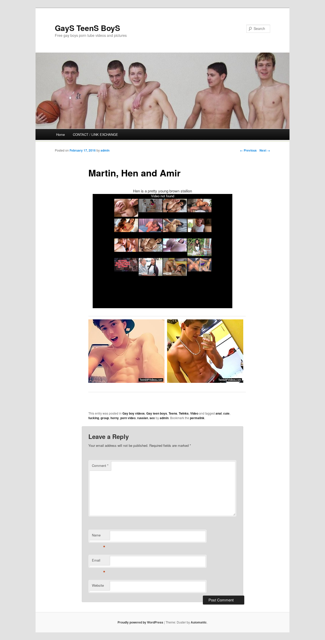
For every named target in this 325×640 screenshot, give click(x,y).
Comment (100, 465)
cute (226, 413)
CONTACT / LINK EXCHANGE (95, 134)
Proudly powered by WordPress (140, 622)
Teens (173, 413)
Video (194, 413)
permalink (197, 418)
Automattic (199, 622)
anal (219, 413)
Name (98, 536)
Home (60, 134)
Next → (264, 150)
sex (152, 418)
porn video (128, 418)
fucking (93, 418)
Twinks (184, 413)
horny (114, 418)
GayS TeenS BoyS (87, 27)
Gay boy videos (133, 413)
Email (98, 561)
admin (105, 150)
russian (142, 418)
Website (98, 585)
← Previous (248, 150)
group (105, 418)
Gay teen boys (156, 413)
